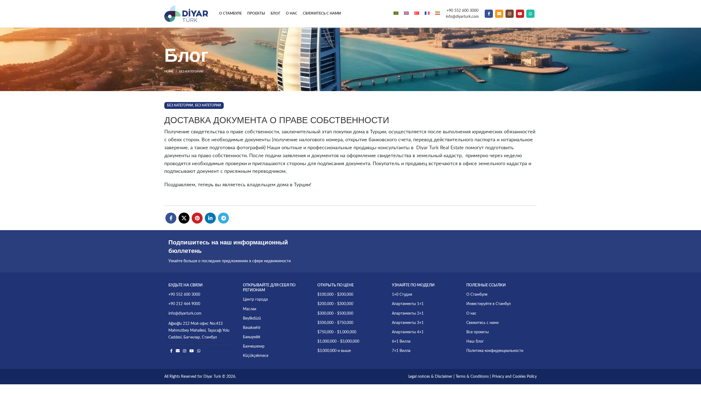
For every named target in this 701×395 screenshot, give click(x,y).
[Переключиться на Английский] (406, 13)
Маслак (249, 309)
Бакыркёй (251, 337)
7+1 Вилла (401, 351)
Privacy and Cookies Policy (514, 377)
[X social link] (184, 218)
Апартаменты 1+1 (408, 304)
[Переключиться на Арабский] (395, 13)
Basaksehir (252, 328)
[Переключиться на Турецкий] (416, 13)
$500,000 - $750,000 (335, 323)
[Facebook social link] (489, 14)
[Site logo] (186, 14)
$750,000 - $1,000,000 (336, 332)
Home (168, 71)
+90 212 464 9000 (184, 304)
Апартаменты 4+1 (408, 332)
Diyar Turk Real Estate (440, 147)
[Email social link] (499, 14)
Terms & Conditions (472, 377)
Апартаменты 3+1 (408, 323)
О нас (471, 313)
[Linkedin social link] (210, 218)
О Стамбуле (476, 295)
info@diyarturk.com (462, 17)
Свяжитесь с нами (482, 323)
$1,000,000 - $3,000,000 (338, 341)
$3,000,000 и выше (334, 351)
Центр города (255, 299)
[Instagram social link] (509, 14)
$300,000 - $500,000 (335, 313)
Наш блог (475, 341)
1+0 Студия (402, 295)
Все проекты (477, 332)
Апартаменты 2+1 (408, 313)
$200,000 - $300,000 (335, 304)
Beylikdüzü (252, 318)
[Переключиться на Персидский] (437, 13)
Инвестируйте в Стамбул (488, 304)
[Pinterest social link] (197, 218)
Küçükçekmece (255, 356)
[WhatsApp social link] (530, 14)
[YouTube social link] (520, 14)
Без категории (191, 71)
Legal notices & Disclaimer (430, 377)
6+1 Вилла (401, 341)
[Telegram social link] (223, 218)
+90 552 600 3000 (462, 11)
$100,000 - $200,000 (335, 295)
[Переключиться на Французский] (427, 13)
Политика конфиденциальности (494, 351)
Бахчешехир (254, 346)
